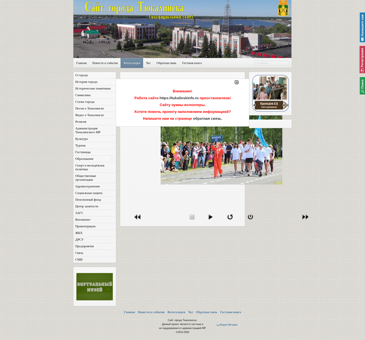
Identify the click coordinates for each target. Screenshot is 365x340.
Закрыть (237, 82)
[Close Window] (250, 220)
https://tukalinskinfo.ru (179, 98)
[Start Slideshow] (210, 220)
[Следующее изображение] (305, 220)
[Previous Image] (137, 220)
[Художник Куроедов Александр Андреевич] (270, 110)
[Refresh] (230, 220)
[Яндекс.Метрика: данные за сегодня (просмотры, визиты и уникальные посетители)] (227, 325)
